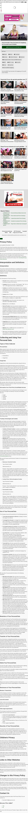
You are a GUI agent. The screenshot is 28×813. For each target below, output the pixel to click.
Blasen (5, 54)
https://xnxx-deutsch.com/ (8, 329)
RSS (10, 232)
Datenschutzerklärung (7, 231)
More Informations (17, 5)
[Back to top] (25, 810)
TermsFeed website (4, 456)
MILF (5, 62)
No (3, 807)
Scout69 (18, 62)
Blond (11, 54)
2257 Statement (17, 231)
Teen (5, 65)
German (5, 57)
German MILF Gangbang (9, 67)
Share (4, 51)
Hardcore (22, 57)
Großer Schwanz (13, 57)
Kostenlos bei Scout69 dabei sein (14, 47)
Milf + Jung (11, 62)
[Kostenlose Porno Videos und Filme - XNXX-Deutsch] (10, 10)
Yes (3, 805)
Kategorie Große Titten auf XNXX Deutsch (12, 59)
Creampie (17, 54)
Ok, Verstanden (8, 5)
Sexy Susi (11, 65)
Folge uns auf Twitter (17, 232)
